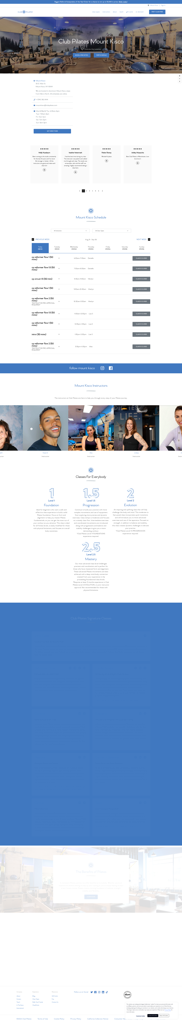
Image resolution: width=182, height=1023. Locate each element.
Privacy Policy (168, 1010)
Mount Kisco (154, 5)
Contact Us (55, 1002)
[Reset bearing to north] (179, 81)
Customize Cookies (140, 1016)
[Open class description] (59, 258)
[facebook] (111, 369)
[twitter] (92, 992)
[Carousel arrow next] (150, 429)
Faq (53, 999)
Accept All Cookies (152, 1015)
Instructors (106, 12)
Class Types (96, 12)
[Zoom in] (179, 75)
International (20, 1008)
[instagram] (102, 369)
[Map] (91, 106)
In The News (20, 1005)
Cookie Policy (59, 1019)
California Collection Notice (97, 1019)
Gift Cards (129, 12)
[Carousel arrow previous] (31, 429)
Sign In (163, 5)
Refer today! (123, 2)
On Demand (139, 12)
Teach (121, 12)
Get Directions (52, 131)
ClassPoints (36, 1005)
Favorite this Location (93, 49)
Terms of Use (43, 1019)
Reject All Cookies (164, 1015)
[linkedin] (103, 992)
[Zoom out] (179, 78)
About (115, 12)
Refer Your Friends (38, 1002)
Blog (34, 996)
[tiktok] (107, 992)
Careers (19, 999)
